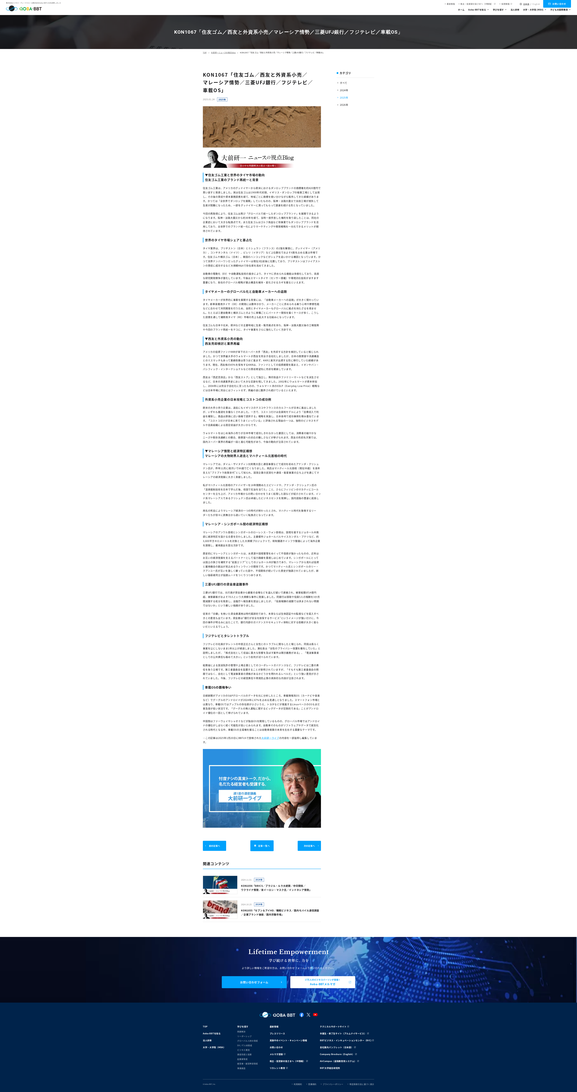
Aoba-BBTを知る (477, 9)
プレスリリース (277, 1033)
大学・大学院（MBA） (214, 1047)
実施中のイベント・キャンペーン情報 (288, 1040)
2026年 (344, 105)
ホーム (461, 9)
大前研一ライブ (270, 738)
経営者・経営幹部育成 (247, 1063)
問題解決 (241, 1031)
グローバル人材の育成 (247, 1040)
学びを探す (498, 9)
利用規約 (298, 1084)
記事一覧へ (264, 845)
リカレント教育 (277, 1067)
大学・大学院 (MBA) (533, 9)
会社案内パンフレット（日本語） (336, 1047)
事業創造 (241, 1068)
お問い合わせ (559, 3)
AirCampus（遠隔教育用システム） (338, 1061)
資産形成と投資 (244, 1054)
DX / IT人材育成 (244, 1045)
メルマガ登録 (276, 1054)
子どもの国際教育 (559, 9)
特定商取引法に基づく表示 (362, 1084)
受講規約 (312, 1084)
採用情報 (505, 3)
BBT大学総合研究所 (330, 1067)
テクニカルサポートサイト (333, 1026)
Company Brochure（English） (337, 1054)
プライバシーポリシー (333, 1084)
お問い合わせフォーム (254, 982)
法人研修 (515, 9)
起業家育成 (242, 1059)
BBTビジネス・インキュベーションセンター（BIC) (345, 1040)
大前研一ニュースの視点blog (223, 52)
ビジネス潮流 (243, 1049)
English (536, 4)
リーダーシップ (244, 1036)
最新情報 (451, 3)
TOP (205, 52)
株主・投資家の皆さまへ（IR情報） (476, 3)
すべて (343, 83)
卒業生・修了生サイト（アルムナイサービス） (343, 1033)
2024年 (344, 90)
